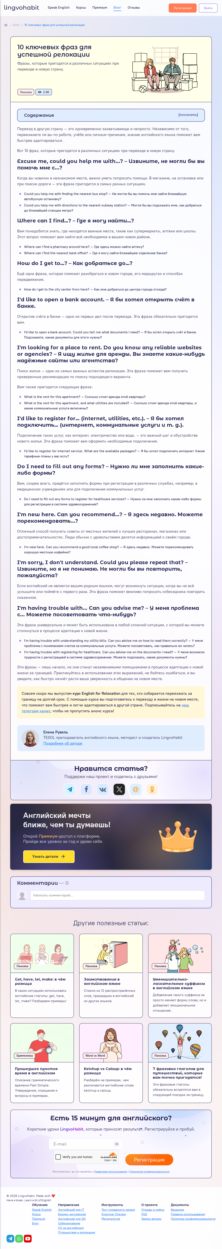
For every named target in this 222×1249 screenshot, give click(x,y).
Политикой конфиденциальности (150, 1171)
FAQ (144, 1214)
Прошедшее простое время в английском (36, 1071)
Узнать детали (45, 856)
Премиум (99, 7)
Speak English (59, 7)
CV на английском (71, 1228)
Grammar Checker (113, 1214)
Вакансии (177, 1210)
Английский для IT (71, 1210)
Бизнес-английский (72, 1214)
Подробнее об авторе (62, 743)
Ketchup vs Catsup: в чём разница (108, 1071)
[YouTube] (28, 1239)
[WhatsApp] (19, 1239)
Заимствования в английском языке (102, 981)
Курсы (81, 7)
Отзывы (134, 7)
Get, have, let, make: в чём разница (40, 981)
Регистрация (182, 8)
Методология (110, 1219)
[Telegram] (10, 1239)
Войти (208, 8)
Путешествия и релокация (76, 1232)
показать (188, 115)
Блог (117, 7)
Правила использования (188, 1214)
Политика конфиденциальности (193, 1219)
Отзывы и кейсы (152, 1210)
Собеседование (69, 1223)
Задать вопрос (151, 1219)
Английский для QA (72, 1219)
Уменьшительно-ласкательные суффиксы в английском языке (179, 983)
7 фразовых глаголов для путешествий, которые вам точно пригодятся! (178, 1073)
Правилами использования (110, 1171)
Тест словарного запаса (118, 1210)
